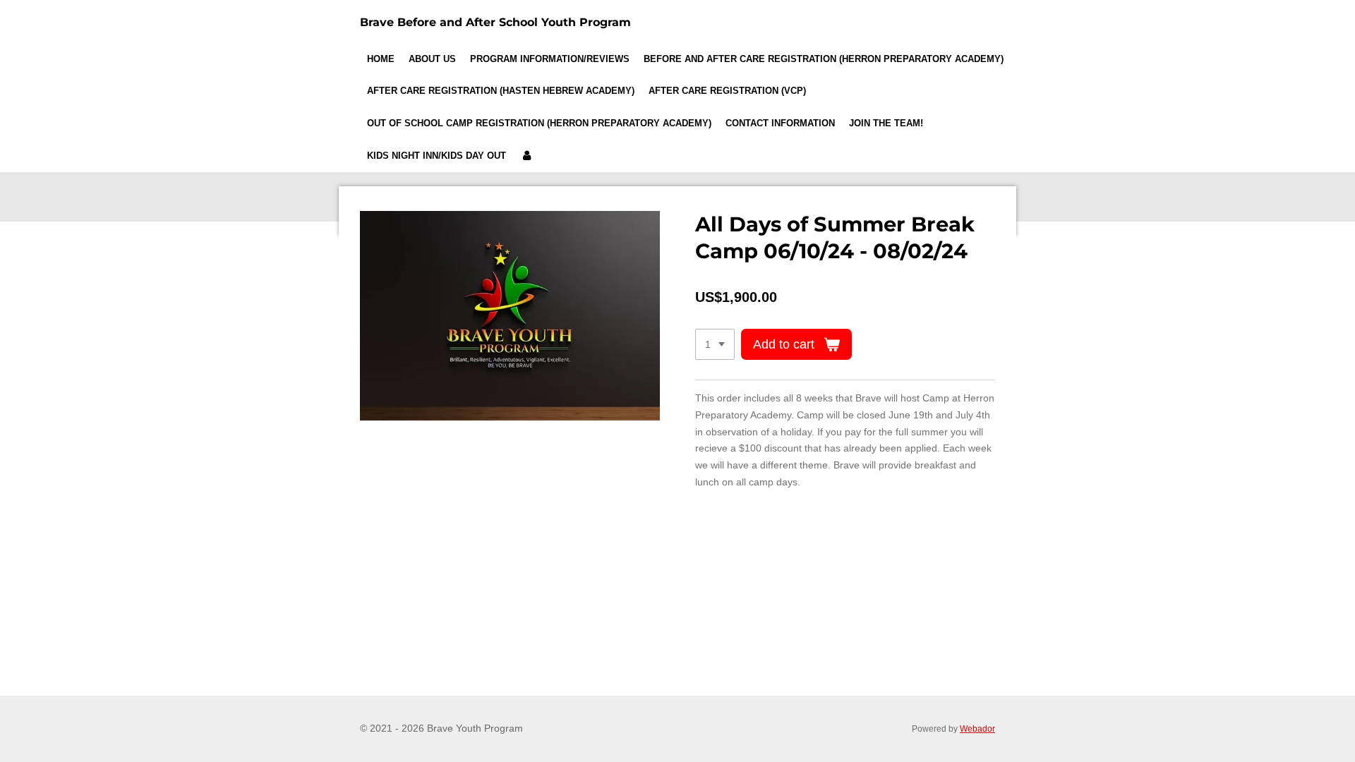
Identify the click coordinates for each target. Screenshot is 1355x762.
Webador (977, 728)
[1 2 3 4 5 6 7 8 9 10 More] (715, 344)
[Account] (526, 156)
